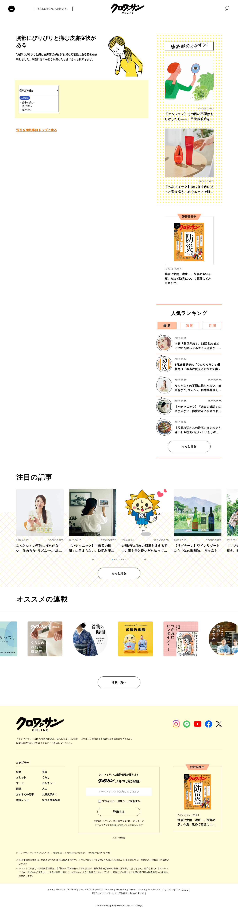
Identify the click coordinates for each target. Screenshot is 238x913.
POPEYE (72, 889)
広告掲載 (123, 893)
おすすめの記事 (25, 794)
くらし (46, 777)
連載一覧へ (119, 682)
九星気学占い (49, 794)
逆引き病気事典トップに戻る (36, 130)
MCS (94, 893)
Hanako (109, 889)
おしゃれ (21, 777)
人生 (44, 788)
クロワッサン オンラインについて (33, 852)
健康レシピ (22, 800)
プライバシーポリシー (131, 821)
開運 (18, 788)
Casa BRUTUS (86, 889)
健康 (18, 771)
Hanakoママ (154, 889)
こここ (185, 889)
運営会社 (57, 852)
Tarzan (132, 889)
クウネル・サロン (171, 889)
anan (50, 889)
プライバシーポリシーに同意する (121, 801)
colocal (141, 889)
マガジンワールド (108, 893)
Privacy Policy (137, 893)
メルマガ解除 (119, 837)
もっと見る (189, 446)
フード (20, 783)
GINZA (99, 889)
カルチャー (48, 783)
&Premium (121, 889)
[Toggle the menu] (11, 9)
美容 (44, 771)
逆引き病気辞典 (51, 800)
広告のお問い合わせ (75, 852)
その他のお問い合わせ (99, 852)
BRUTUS (60, 889)
